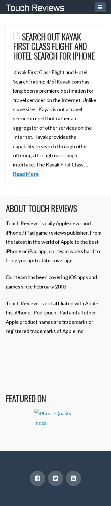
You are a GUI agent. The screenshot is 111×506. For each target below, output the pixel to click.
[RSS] (73, 478)
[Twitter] (55, 478)
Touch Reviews (35, 9)
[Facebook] (37, 478)
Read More (26, 174)
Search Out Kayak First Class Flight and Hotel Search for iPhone (53, 46)
